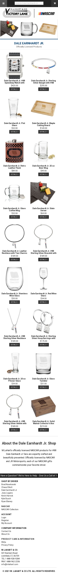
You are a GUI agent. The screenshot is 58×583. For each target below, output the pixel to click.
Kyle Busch (6, 498)
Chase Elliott (6, 487)
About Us (5, 534)
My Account (6, 523)
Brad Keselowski (8, 484)
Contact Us (6, 531)
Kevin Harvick (7, 496)
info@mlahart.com (9, 564)
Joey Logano (7, 493)
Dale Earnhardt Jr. (9, 490)
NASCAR (5, 506)
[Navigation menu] (3, 3)
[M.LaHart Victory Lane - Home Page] (29, 13)
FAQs (3, 542)
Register (5, 520)
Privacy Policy (7, 545)
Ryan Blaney (6, 501)
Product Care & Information (17, 539)
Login (3, 517)
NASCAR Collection (9, 509)
